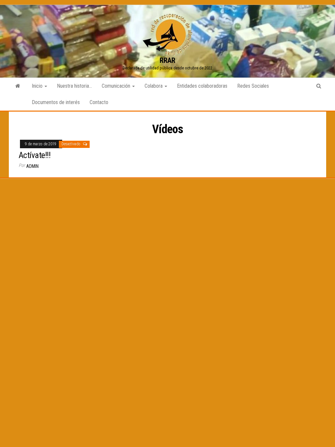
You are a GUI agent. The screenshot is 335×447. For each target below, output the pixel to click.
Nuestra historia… (74, 86)
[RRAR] (18, 86)
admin (32, 166)
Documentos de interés (56, 102)
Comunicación (117, 86)
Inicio (38, 86)
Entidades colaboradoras (202, 86)
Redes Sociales (253, 86)
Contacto (99, 102)
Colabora (154, 86)
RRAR (167, 60)
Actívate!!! (34, 155)
